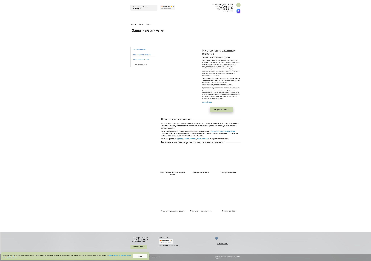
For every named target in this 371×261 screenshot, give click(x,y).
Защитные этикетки (139, 49)
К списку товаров (141, 64)
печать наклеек (202, 139)
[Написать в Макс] (238, 11)
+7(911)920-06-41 (224, 9)
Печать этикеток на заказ (141, 59)
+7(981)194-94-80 (224, 6)
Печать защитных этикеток (142, 54)
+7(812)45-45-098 (224, 4)
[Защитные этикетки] (179, 48)
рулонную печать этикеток (186, 139)
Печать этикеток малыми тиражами (222, 131)
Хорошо (140, 256)
